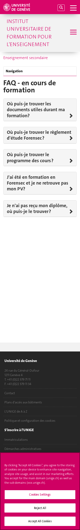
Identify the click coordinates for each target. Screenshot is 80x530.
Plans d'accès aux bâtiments (23, 402)
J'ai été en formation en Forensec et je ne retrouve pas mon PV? (37, 183)
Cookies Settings (40, 494)
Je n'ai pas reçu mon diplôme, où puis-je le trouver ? (37, 209)
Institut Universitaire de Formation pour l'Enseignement (29, 33)
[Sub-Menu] (73, 33)
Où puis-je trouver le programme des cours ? (30, 158)
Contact (9, 393)
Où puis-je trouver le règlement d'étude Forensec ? (39, 135)
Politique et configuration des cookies (29, 421)
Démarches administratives (22, 449)
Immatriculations (16, 440)
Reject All (40, 508)
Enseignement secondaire (25, 57)
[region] (40, 491)
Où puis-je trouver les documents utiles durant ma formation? (36, 110)
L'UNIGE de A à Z (15, 411)
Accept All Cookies (40, 521)
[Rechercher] (61, 7)
